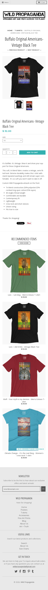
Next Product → (34, 50)
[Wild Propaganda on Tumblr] (33, 571)
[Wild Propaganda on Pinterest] (29, 571)
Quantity (6, 149)
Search (24, 543)
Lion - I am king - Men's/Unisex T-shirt (24, 295)
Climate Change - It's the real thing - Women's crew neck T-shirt (24, 454)
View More (24, 243)
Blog (24, 521)
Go (43, 489)
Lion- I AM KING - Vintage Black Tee (24, 347)
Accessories (24, 515)
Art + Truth (24, 526)
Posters (24, 510)
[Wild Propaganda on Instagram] (24, 571)
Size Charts (24, 549)
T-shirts (24, 513)
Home (9, 30)
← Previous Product (16, 50)
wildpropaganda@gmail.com (24, 566)
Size (4, 137)
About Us (24, 524)
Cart (42, 2)
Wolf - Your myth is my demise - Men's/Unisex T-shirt (24, 400)
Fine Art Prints (24, 518)
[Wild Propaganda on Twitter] (16, 571)
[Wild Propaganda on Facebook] (20, 571)
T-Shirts (18, 30)
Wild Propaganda (27, 582)
